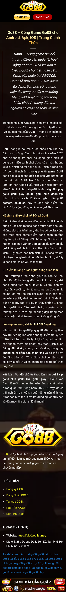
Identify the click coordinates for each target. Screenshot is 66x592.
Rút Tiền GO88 (15, 514)
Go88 (6, 454)
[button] (5, 6)
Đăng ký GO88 (15, 489)
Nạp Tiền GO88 (15, 507)
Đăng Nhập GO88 (17, 495)
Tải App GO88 (15, 501)
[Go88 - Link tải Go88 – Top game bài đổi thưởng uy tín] (33, 6)
